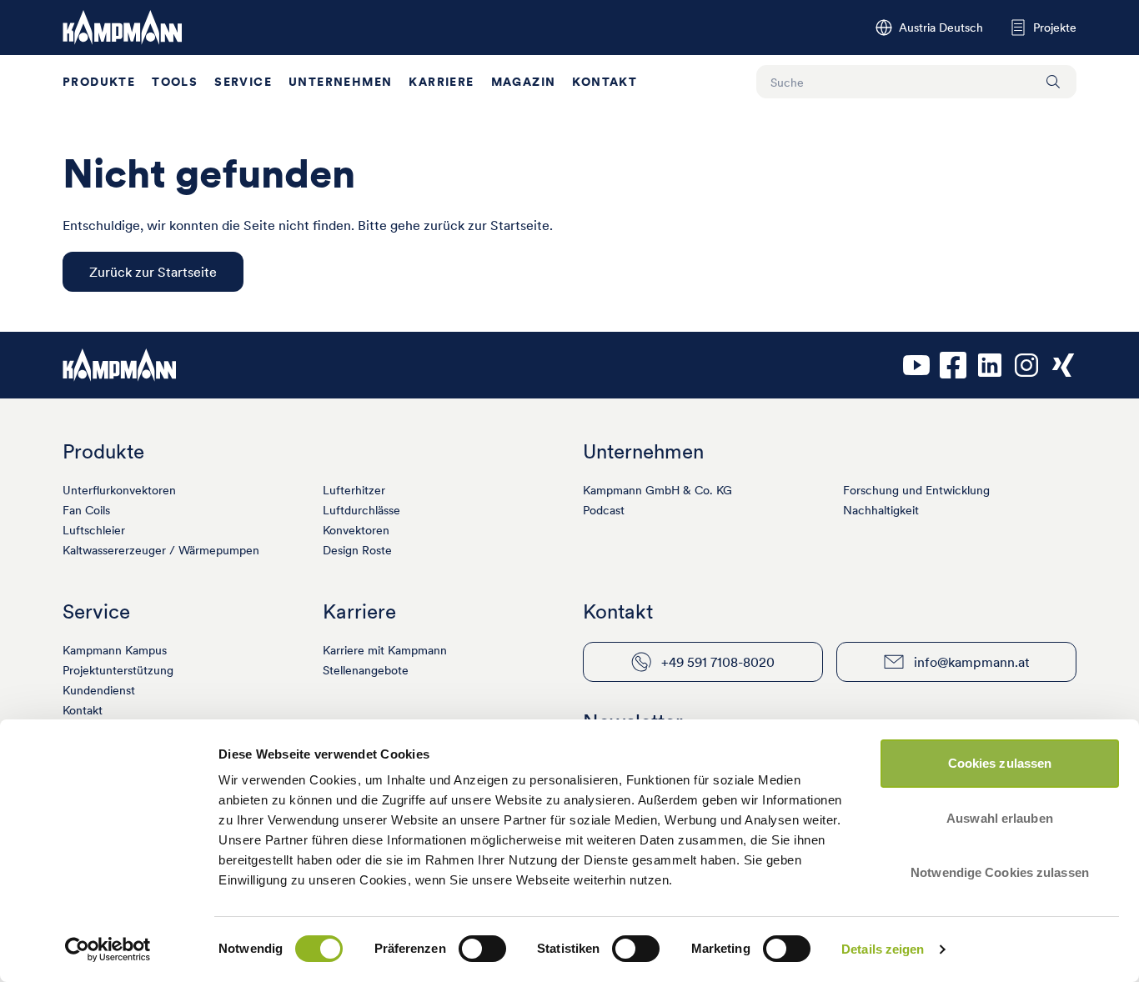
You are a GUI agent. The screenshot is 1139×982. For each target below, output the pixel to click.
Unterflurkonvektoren (119, 490)
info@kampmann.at (972, 662)
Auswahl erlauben (999, 818)
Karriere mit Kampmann (385, 650)
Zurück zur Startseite (153, 271)
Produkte (99, 81)
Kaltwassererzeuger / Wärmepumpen (161, 550)
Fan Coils (86, 510)
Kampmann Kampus (115, 650)
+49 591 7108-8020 (718, 662)
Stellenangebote (366, 670)
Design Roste (357, 550)
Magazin (523, 81)
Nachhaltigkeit (881, 510)
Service (243, 81)
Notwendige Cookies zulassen (1000, 872)
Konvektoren (356, 530)
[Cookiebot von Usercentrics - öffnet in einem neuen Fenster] (108, 949)
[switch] (482, 948)
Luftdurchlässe (361, 510)
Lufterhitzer (354, 490)
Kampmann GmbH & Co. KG (657, 490)
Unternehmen (340, 81)
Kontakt (604, 81)
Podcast (604, 510)
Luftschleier (94, 530)
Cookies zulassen (1000, 763)
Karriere (441, 81)
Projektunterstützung (118, 670)
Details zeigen (882, 949)
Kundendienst (99, 690)
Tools (175, 81)
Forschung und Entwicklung (916, 490)
